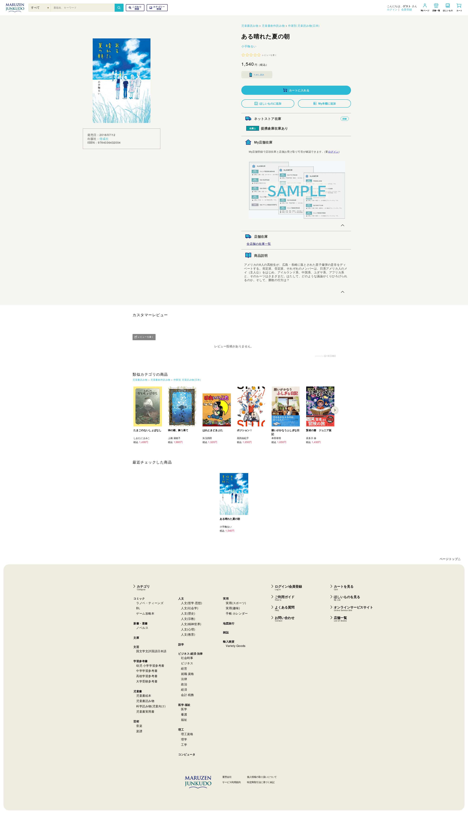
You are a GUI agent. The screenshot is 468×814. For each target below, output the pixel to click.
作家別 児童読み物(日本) (304, 25)
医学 (184, 709)
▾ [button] (48, 7)
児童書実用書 (145, 711)
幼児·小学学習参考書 (150, 665)
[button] (157, 7)
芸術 (136, 721)
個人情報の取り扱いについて (262, 776)
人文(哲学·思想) (191, 603)
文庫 (136, 638)
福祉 (184, 720)
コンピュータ (186, 754)
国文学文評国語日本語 (151, 651)
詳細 (345, 118)
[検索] (119, 8)
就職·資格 (187, 674)
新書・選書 (140, 623)
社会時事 (187, 658)
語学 (181, 644)
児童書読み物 (249, 25)
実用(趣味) (233, 608)
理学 (184, 739)
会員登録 (406, 9)
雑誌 (226, 632)
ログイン (392, 9)
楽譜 (139, 731)
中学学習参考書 (146, 671)
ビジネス (187, 663)
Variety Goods (236, 646)
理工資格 (187, 734)
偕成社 (104, 139)
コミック (139, 598)
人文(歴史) (188, 613)
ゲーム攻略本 (145, 613)
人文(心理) (188, 629)
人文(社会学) (189, 608)
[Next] (334, 410)
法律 (184, 679)
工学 (184, 744)
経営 (184, 668)
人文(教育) (188, 634)
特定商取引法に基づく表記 (260, 782)
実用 (226, 598)
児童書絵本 (143, 695)
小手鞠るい (248, 46)
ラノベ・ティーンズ (149, 603)
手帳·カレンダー (237, 613)
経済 (184, 689)
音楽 (139, 726)
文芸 (136, 647)
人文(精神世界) (191, 624)
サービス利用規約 (231, 782)
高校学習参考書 (146, 676)
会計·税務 (187, 695)
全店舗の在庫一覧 (259, 244)
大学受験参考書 (146, 681)
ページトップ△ (450, 559)
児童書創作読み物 (273, 25)
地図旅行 (228, 623)
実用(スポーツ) (236, 603)
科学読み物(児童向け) (151, 706)
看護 (184, 714)
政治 (184, 684)
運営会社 (226, 776)
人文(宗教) (188, 619)
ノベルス (142, 628)
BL (138, 608)
